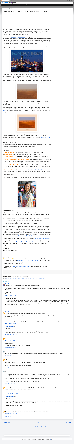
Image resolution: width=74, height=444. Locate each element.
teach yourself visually (40, 278)
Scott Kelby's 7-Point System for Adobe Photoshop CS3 (20, 27)
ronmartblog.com (9, 326)
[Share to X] (26, 276)
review (32, 278)
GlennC (7, 311)
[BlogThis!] (25, 276)
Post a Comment (7, 416)
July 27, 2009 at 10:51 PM (11, 323)
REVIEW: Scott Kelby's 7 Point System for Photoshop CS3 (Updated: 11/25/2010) (25, 11)
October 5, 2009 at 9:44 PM (11, 347)
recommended (27, 278)
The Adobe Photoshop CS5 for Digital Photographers (36, 169)
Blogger (50, 439)
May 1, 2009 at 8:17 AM (10, 309)
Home (37, 422)
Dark (28, 4)
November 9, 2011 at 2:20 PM (11, 413)
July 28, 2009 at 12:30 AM (11, 340)
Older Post (68, 422)
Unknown (7, 358)
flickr (47, 235)
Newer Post (7, 422)
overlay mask (16, 157)
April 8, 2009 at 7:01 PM (10, 295)
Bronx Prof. (7, 386)
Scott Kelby (13, 37)
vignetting (5, 110)
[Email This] (24, 276)
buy (13, 278)
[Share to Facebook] (27, 276)
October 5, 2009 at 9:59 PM (11, 355)
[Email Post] (21, 276)
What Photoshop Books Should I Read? (21, 266)
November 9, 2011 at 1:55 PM (11, 407)
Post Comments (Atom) (40, 426)
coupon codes (41, 271)
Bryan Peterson (21, 37)
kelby (16, 278)
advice (7, 278)
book (11, 278)
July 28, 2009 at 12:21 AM (11, 334)
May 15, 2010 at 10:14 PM (10, 383)
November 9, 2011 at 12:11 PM (11, 393)
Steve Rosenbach (9, 283)
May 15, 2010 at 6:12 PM (10, 367)
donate (33, 271)
